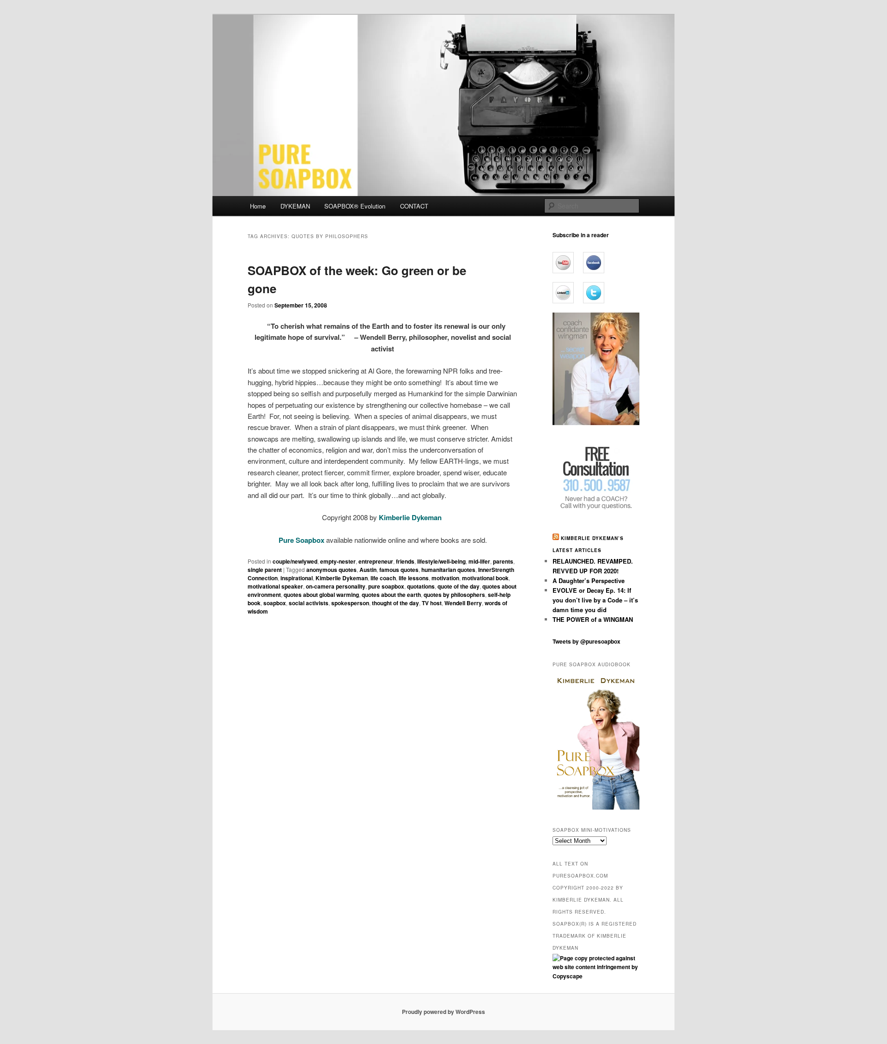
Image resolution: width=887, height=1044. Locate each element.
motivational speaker (275, 586)
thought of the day (395, 603)
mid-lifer (479, 561)
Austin (368, 569)
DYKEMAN (295, 206)
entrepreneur (375, 561)
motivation (445, 578)
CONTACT (414, 206)
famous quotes (399, 569)
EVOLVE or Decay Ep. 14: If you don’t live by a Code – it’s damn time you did (595, 600)
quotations (421, 586)
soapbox (274, 603)
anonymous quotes (331, 569)
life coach (383, 578)
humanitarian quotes (448, 569)
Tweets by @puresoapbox (586, 641)
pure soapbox (386, 586)
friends (405, 561)
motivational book (485, 578)
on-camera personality (335, 586)
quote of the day (458, 586)
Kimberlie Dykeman (342, 578)
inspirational (296, 578)
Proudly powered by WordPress (443, 1011)
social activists (308, 603)
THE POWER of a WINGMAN (593, 619)
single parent (265, 569)
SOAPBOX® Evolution (354, 206)
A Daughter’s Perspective (589, 580)
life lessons (414, 578)
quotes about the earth (391, 594)
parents (503, 561)
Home (258, 206)
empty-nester (338, 561)
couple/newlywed (295, 561)
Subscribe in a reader (581, 235)
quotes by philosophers (454, 594)
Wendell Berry (463, 603)
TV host (432, 603)
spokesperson (350, 603)
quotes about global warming (321, 594)
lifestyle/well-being (441, 561)
